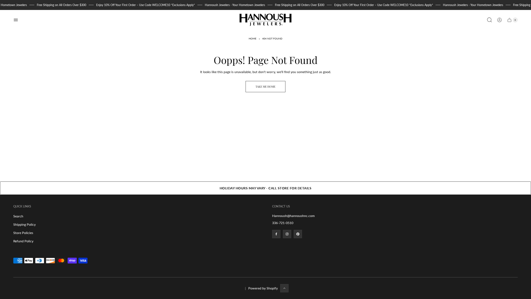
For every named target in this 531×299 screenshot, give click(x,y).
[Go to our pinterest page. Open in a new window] (298, 234)
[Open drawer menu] (15, 20)
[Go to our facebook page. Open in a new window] (276, 234)
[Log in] (499, 20)
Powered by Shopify (263, 288)
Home (252, 38)
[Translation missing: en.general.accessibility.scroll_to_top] (284, 288)
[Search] (489, 20)
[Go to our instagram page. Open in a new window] (287, 234)
